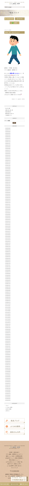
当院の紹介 (16, 452)
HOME (10, 452)
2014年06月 (7, 375)
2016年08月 (7, 331)
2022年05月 (7, 214)
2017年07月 (7, 312)
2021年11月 (7, 224)
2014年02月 (7, 381)
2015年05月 (7, 356)
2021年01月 (7, 241)
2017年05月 (7, 315)
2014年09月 (7, 369)
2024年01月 (7, 180)
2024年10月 (7, 165)
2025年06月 (7, 151)
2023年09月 (7, 187)
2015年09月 (7, 349)
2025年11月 (7, 143)
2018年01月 (7, 302)
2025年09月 (7, 146)
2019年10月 (7, 266)
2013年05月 (7, 396)
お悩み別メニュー (9, 458)
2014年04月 (7, 378)
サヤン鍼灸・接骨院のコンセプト (14, 454)
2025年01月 (7, 160)
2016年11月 (7, 325)
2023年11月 (7, 184)
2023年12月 (7, 182)
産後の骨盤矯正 (19, 458)
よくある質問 (10, 465)
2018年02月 (7, 300)
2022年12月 (7, 202)
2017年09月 (7, 309)
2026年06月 (7, 131)
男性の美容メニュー (14, 460)
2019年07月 (7, 271)
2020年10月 (7, 246)
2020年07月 (7, 251)
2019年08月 (7, 270)
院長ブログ (10, 463)
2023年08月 (7, 189)
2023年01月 (7, 200)
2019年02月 (7, 280)
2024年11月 (7, 163)
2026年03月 (7, 136)
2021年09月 (7, 227)
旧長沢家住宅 (8, 111)
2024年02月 (7, 179)
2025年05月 (7, 153)
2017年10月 (7, 307)
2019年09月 (7, 268)
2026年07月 (7, 129)
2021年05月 (7, 234)
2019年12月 (7, 263)
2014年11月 (7, 366)
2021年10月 (7, 226)
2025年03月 (7, 157)
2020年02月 (7, 260)
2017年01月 (7, 322)
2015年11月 (7, 346)
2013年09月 (7, 390)
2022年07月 (7, 211)
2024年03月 (7, 177)
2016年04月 (7, 337)
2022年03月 (7, 217)
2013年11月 (7, 386)
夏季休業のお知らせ (9, 113)
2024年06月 (7, 172)
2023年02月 (7, 199)
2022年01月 (7, 221)
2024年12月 (7, 162)
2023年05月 (7, 194)
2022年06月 (7, 212)
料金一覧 (20, 462)
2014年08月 (7, 371)
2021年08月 (7, 229)
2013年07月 (7, 393)
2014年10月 (7, 368)
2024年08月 (7, 168)
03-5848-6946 (15, 471)
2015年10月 (7, 347)
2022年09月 (7, 207)
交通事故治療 (19, 456)
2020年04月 (7, 256)
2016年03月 (7, 339)
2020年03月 (7, 258)
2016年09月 (7, 329)
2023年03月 (7, 197)
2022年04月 (7, 216)
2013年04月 (7, 398)
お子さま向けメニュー (11, 462)
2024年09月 (7, 167)
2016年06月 (7, 334)
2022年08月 (7, 209)
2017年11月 (7, 305)
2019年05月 (7, 275)
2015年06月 (7, 354)
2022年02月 (7, 219)
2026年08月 (7, 128)
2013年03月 (7, 400)
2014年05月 (7, 376)
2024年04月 (7, 175)
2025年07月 (7, 150)
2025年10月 (7, 145)
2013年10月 (7, 388)
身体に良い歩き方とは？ (12, 32)
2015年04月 (7, 358)
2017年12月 (7, 304)
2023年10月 (7, 185)
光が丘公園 (7, 108)
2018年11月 (7, 285)
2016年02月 (7, 341)
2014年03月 (7, 380)
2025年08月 (7, 148)
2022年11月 (7, 204)
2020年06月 (7, 253)
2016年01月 (7, 342)
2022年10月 (7, 206)
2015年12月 (7, 344)
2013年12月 (7, 385)
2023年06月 (7, 192)
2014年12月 (7, 364)
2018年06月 (7, 293)
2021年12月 (7, 222)
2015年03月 (7, 359)
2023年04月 (7, 195)
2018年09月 (7, 288)
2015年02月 (7, 361)
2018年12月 (7, 283)
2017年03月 (7, 319)
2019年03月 (7, 278)
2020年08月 (7, 249)
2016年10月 (7, 327)
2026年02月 (7, 138)
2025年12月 (7, 141)
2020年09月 (7, 248)
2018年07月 (7, 292)
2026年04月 (7, 135)
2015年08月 (7, 351)
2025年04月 (7, 155)
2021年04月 (7, 236)
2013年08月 (7, 391)
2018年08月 (7, 290)
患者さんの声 (17, 463)
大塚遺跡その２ (8, 115)
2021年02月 (7, 239)
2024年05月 (7, 173)
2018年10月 (7, 287)
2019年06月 (7, 273)
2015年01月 (7, 363)
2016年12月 (7, 324)
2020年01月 (7, 261)
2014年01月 (7, 383)
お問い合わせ (18, 465)
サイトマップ (14, 467)
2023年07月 (7, 190)
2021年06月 (7, 233)
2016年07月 (7, 332)
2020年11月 (7, 244)
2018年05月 (7, 295)
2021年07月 (7, 231)
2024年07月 (7, 170)
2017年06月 (7, 314)
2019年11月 (7, 265)
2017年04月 (7, 317)
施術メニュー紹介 (10, 456)
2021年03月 (7, 238)
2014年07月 (7, 373)
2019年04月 (7, 277)
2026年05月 (7, 133)
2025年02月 (7, 158)
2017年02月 (7, 320)
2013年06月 (7, 395)
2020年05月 (7, 255)
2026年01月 (7, 140)
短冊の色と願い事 (9, 110)
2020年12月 (7, 243)
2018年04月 (7, 297)
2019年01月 (7, 282)
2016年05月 (7, 336)
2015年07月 (7, 353)
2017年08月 (7, 310)
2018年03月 (7, 298)
